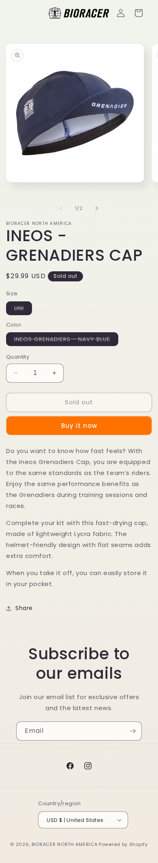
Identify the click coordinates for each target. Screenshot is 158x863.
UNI (23, 309)
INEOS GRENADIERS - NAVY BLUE (66, 340)
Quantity (17, 357)
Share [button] (24, 608)
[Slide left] (61, 208)
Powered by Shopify (123, 844)
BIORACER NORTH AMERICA (64, 844)
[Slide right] (97, 208)
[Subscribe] (132, 731)
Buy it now (79, 425)
